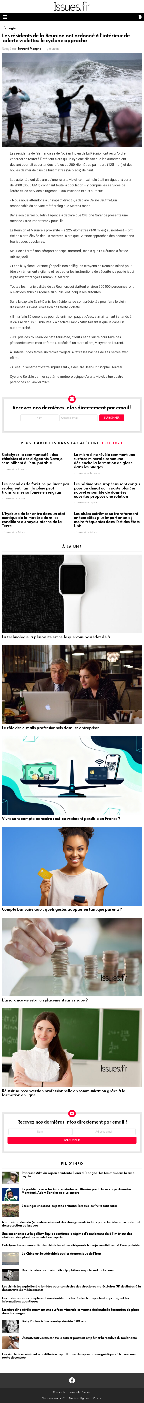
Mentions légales (79, 1398)
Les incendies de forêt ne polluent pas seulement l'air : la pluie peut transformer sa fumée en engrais (35, 489)
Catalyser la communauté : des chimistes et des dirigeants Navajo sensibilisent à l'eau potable (32, 459)
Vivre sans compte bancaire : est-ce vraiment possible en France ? (61, 819)
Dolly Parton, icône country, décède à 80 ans (54, 1321)
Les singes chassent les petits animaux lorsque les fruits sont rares (69, 1206)
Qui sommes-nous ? (53, 1398)
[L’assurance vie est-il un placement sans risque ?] (72, 957)
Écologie (112, 443)
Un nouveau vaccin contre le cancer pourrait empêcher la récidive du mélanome (79, 1338)
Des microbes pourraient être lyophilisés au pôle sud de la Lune (68, 1270)
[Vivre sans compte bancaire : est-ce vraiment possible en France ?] (72, 775)
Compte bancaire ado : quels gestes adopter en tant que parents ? (62, 910)
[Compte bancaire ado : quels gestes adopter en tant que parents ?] (72, 866)
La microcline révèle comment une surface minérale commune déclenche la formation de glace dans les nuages (104, 461)
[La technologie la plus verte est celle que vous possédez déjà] (72, 594)
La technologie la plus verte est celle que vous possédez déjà (56, 637)
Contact (97, 1398)
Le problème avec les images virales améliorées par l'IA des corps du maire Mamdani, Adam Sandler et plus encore (76, 1191)
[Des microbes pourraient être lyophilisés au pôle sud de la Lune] (10, 1275)
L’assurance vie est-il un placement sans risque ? (45, 1000)
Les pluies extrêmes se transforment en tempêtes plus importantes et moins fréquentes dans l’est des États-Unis (107, 520)
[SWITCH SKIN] (140, 17)
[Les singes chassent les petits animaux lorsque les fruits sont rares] (10, 1210)
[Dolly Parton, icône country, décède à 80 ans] (10, 1326)
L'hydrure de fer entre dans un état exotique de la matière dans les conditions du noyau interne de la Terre (33, 520)
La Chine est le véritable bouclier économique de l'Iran (61, 1253)
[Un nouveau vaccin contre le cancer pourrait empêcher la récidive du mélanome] (10, 1342)
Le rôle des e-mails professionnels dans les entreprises (50, 728)
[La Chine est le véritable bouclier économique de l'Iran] (10, 1258)
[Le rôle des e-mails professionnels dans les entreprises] (72, 684)
